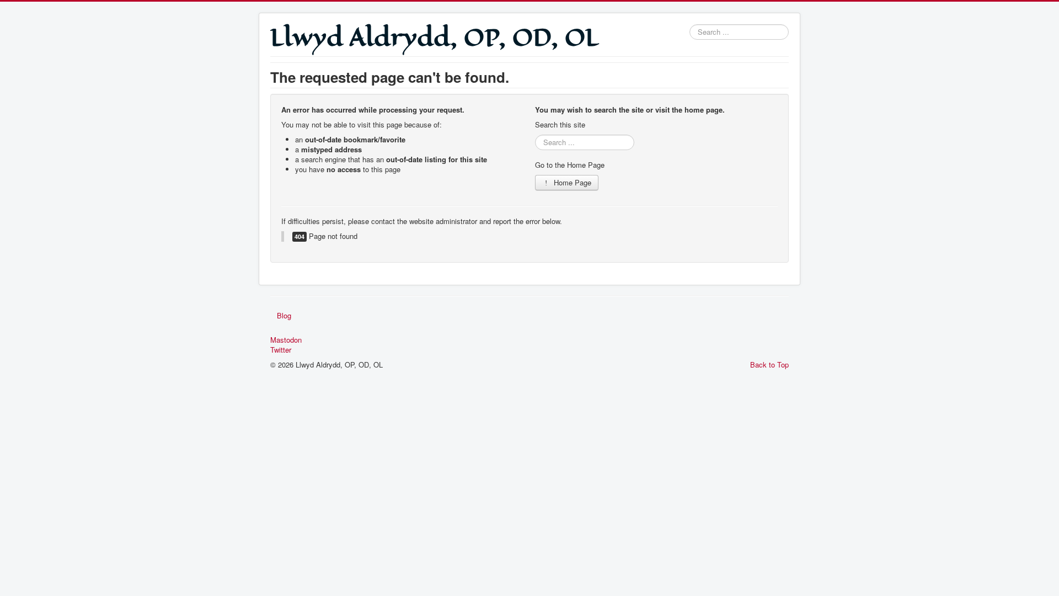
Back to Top (769, 364)
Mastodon (286, 339)
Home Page (571, 182)
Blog (284, 315)
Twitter (280, 349)
